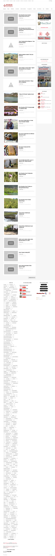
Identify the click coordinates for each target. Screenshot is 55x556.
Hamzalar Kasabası (8, 418)
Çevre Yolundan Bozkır (7, 380)
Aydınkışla (7, 303)
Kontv (7, 449)
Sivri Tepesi (7, 490)
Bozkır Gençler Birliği (9, 334)
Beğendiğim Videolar (7, 315)
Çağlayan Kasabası (8, 374)
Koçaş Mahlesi (6, 446)
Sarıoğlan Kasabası (12, 484)
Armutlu (12, 296)
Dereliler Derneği (8, 393)
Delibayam (13, 386)
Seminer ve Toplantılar (13, 487)
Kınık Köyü (7, 440)
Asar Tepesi (5, 299)
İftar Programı (8, 424)
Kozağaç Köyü (15, 455)
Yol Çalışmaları (14, 533)
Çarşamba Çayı (14, 377)
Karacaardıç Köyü (13, 431)
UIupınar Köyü (6, 515)
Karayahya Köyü (8, 434)
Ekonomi (16, 402)
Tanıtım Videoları (11, 502)
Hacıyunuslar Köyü (6, 415)
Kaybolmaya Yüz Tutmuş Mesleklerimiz (11, 439)
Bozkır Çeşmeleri (8, 330)
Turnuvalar (5, 512)
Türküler (5, 514)
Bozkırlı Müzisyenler (6, 365)
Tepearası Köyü (8, 508)
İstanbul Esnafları (11, 427)
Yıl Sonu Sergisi (6, 533)
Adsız (41, 96)
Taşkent (12, 505)
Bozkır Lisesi (5, 346)
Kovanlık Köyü (8, 455)
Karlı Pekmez (15, 434)
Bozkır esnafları (8, 333)
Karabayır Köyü (6, 431)
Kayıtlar (38, 297)
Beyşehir (15, 315)
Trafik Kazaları (8, 509)
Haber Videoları (15, 412)
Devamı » (43, 104)
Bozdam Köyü (6, 318)
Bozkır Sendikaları (15, 356)
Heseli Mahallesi (6, 421)
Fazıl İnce (11, 405)
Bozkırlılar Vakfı (15, 365)
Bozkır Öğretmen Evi (7, 355)
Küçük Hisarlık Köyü (14, 461)
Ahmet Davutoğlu (11, 287)
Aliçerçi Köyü (8, 293)
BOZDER (12, 318)
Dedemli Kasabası (8, 384)
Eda (9, 399)
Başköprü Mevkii (6, 312)
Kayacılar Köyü (8, 437)
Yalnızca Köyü (16, 524)
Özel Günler (15, 477)
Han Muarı (16, 418)
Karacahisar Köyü (8, 433)
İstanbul (5, 427)
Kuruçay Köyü (13, 458)
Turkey (14, 511)
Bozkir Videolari (6, 368)
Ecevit (5, 399)
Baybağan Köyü (14, 312)
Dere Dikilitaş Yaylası (7, 387)
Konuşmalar (13, 449)
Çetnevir (14, 378)
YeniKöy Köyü (6, 530)
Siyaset (14, 490)
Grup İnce (7, 412)
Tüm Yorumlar (39, 299)
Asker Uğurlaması (13, 299)
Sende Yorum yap (49, 109)
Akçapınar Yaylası (8, 290)
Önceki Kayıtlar (32, 277)
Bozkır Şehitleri (6, 359)
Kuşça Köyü (11, 459)
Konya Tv (7, 452)
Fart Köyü (5, 405)
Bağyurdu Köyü (8, 308)
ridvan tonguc (43, 99)
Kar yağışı (13, 430)
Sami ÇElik (5, 484)
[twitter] (50, 1)
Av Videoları (7, 302)
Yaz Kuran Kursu (14, 527)
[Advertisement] (44, 117)
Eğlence (5, 402)
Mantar (16, 465)
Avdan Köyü (14, 302)
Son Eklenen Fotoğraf (44, 27)
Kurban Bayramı (6, 458)
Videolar (14, 521)
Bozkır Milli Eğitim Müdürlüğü (8, 350)
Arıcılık (7, 296)
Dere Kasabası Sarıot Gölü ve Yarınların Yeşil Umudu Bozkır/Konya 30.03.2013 (26, 29)
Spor (14, 496)
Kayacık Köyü (14, 436)
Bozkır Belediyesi (6, 327)
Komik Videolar (13, 446)
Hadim (13, 415)
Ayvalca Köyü (14, 305)
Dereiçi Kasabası (14, 390)
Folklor (12, 406)
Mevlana (7, 471)
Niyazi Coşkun (13, 474)
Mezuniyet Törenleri (15, 471)
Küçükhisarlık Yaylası (9, 462)
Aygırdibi (7, 305)
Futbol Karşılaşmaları (7, 408)
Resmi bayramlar (6, 483)
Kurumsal (5, 459)
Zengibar (5, 537)
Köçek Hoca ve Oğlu (9, 456)
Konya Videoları (14, 452)
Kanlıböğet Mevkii (6, 430)
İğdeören (14, 424)
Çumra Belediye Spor (7, 383)
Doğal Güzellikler (12, 396)
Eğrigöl (11, 402)
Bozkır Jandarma (8, 340)
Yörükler (5, 536)
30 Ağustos (11, 284)
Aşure (4, 300)
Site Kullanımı (14, 489)
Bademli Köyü (15, 306)
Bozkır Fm (15, 333)
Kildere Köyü (7, 443)
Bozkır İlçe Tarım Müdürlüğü (8, 337)
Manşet (11, 465)
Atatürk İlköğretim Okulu (12, 300)
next (38, 87)
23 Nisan (5, 284)
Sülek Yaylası (5, 499)
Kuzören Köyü (6, 461)
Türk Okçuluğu (12, 512)
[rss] (49, 1)
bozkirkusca (43, 106)
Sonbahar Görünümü (7, 493)
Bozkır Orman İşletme (9, 353)
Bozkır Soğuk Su (8, 358)
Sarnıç (12, 486)
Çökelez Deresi (13, 381)
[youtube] (51, 1)
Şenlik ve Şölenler (13, 499)
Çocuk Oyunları (6, 381)
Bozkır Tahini (13, 359)
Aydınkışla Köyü (14, 303)
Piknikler (12, 480)
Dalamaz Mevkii (15, 383)
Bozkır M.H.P (12, 346)
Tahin (4, 502)
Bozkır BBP (7, 324)
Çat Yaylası (7, 378)
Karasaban (16, 433)
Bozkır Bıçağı (14, 327)
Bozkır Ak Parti (6, 321)
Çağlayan (5, 371)
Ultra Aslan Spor (13, 515)
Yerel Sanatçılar (13, 530)
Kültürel (16, 462)
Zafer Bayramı (11, 536)
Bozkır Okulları (14, 352)
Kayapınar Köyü (15, 437)
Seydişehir (7, 489)
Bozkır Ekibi (15, 331)
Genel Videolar (15, 409)
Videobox (7, 521)
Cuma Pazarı (14, 368)
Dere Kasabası (6, 390)
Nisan (7, 474)
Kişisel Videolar (15, 443)
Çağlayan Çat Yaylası (13, 371)
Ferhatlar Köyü (6, 406)
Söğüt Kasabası (8, 496)
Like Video (7, 464)
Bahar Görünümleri (6, 309)
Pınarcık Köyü (6, 480)
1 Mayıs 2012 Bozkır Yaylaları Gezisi (26, 94)
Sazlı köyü (5, 487)
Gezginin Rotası (8, 411)
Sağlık (13, 483)
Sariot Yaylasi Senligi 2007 (24, 252)
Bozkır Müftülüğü (6, 352)
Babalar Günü (8, 306)
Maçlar (14, 464)
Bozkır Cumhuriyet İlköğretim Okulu (11, 328)
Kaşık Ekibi (7, 436)
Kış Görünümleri (14, 440)
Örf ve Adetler (8, 477)
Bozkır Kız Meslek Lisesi (7, 343)
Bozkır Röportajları (6, 356)
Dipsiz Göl (5, 396)
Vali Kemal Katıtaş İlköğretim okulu (11, 518)
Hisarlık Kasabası (14, 421)
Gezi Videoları (15, 411)
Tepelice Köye (15, 508)
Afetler (5, 287)
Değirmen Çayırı (6, 386)
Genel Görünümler (6, 409)
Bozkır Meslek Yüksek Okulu (8, 349)
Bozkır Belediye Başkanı (7, 325)
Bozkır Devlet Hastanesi (7, 331)
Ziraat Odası (11, 537)
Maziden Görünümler (7, 468)
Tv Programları (12, 514)
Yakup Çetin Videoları (7, 524)
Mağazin (5, 465)
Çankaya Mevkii (6, 377)
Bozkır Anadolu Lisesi (14, 321)
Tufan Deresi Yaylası (6, 511)
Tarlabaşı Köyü (6, 505)
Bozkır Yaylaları (9, 362)
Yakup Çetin (43, 102)
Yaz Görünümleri (6, 527)
